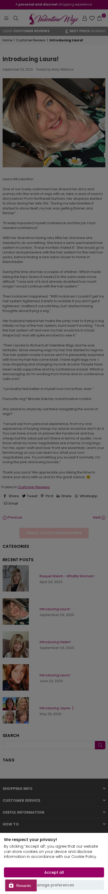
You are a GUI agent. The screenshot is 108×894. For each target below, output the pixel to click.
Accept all (54, 872)
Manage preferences (54, 885)
